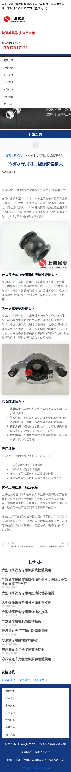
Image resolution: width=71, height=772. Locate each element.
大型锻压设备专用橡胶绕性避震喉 (26, 570)
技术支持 (8, 82)
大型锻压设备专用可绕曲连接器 (25, 612)
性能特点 (8, 89)
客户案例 (8, 75)
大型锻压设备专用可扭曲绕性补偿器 (28, 593)
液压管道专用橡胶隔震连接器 (23, 649)
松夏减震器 (8, 680)
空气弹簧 (24, 680)
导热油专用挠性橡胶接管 (20, 640)
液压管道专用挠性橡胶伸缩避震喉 (26, 659)
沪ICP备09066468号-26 (35, 768)
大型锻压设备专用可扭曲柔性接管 (26, 602)
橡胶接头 (39, 680)
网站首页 (8, 60)
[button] (36, 145)
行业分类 (8, 67)
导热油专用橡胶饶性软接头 (21, 621)
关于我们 (8, 104)
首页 (8, 155)
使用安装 (8, 96)
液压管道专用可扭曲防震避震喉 (25, 631)
